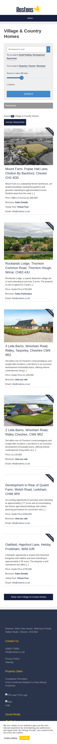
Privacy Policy (12, 659)
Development (39, 55)
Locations (11, 84)
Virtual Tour (23, 207)
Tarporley (23, 66)
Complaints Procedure (16, 679)
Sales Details (21, 202)
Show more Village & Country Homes (28, 597)
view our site (21, 379)
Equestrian (12, 58)
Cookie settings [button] (10, 738)
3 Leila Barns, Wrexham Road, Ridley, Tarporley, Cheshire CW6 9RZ (27, 350)
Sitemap (9, 662)
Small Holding (25, 55)
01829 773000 (12, 648)
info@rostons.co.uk (21, 211)
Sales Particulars (23, 294)
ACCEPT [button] (24, 738)
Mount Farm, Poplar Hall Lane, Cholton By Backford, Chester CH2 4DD (26, 173)
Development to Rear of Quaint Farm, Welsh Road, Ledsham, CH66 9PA (27, 489)
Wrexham (41, 66)
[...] (33, 193)
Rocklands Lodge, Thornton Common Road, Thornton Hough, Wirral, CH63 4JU (28, 268)
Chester (32, 66)
